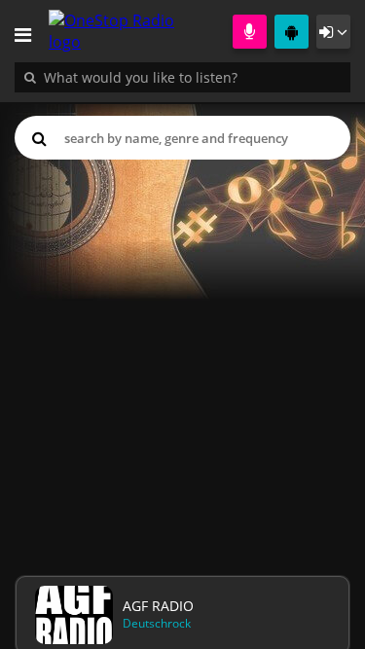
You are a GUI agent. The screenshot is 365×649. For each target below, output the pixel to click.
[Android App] (291, 32)
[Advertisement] (182, 363)
